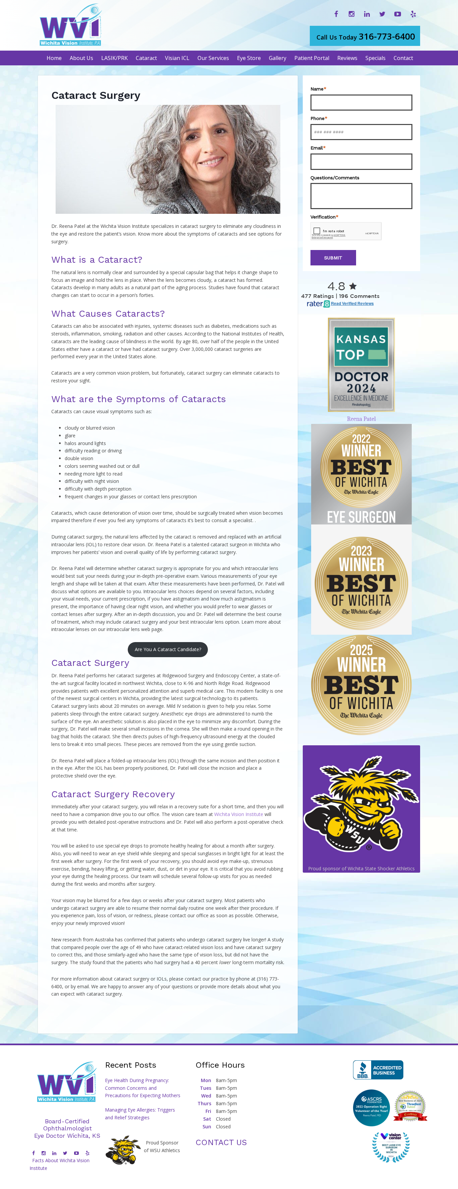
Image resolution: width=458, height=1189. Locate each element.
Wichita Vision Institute (238, 814)
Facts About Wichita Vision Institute (60, 1164)
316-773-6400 (366, 36)
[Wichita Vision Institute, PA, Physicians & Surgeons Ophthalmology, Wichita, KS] (378, 1069)
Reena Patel (361, 419)
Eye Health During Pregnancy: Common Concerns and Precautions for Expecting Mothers (142, 1088)
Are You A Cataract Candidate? (168, 649)
